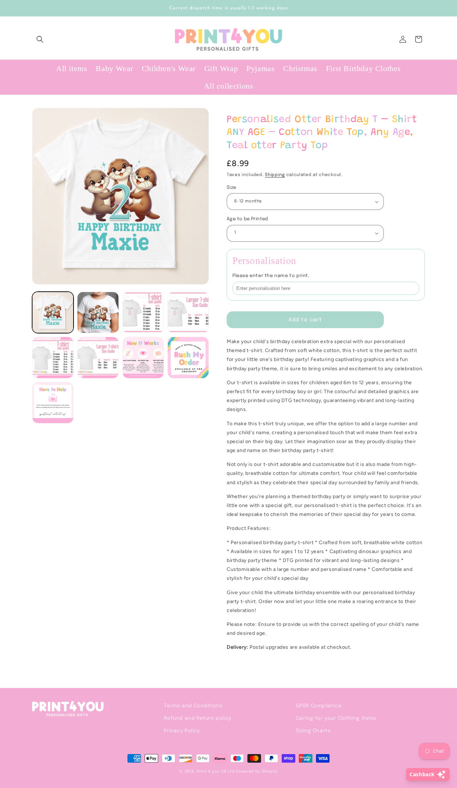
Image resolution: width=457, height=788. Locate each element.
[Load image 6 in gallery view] (98, 357)
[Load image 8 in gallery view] (188, 357)
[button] (40, 39)
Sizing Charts (313, 730)
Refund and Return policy (197, 718)
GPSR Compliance (319, 705)
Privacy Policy (182, 730)
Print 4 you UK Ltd (216, 771)
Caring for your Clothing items (336, 718)
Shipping (275, 175)
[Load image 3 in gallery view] (143, 312)
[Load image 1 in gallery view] (53, 312)
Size (231, 187)
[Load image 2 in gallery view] (98, 312)
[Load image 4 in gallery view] (188, 312)
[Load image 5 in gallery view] (53, 357)
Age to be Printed (247, 219)
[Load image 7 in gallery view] (143, 357)
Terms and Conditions (193, 705)
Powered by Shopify (257, 771)
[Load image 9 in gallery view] (53, 402)
